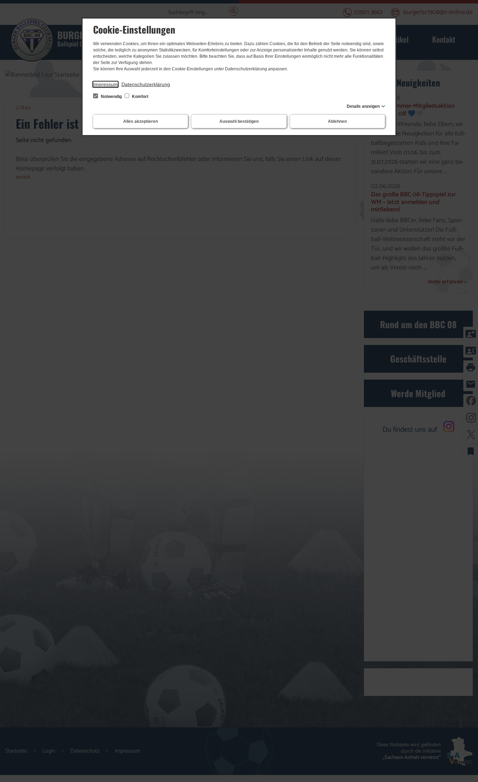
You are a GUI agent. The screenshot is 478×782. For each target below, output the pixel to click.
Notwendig (111, 96)
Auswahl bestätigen (239, 121)
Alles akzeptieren (140, 121)
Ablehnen (337, 121)
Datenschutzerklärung (145, 84)
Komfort (139, 96)
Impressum (105, 84)
